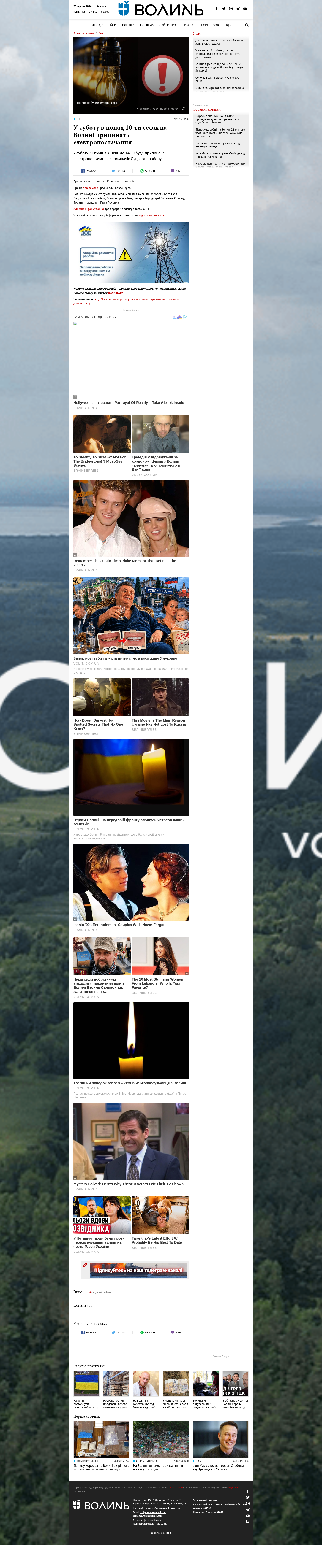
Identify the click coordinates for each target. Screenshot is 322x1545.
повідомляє (90, 188)
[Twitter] (223, 9)
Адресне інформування (88, 209)
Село (101, 33)
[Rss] (247, 1522)
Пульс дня (97, 25)
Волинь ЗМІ (116, 293)
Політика (128, 25)
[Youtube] (245, 9)
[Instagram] (230, 9)
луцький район (101, 1292)
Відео (228, 25)
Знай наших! (167, 25)
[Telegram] (238, 9)
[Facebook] (216, 9)
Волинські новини (83, 33)
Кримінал (188, 25)
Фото (216, 25)
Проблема (146, 25)
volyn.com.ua (176, 1488)
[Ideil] (161, 1533)
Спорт (204, 25)
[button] (102, 6)
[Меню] (75, 25)
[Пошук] (246, 25)
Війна (112, 25)
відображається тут (151, 215)
